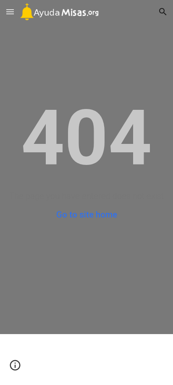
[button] (10, 11)
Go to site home (86, 215)
